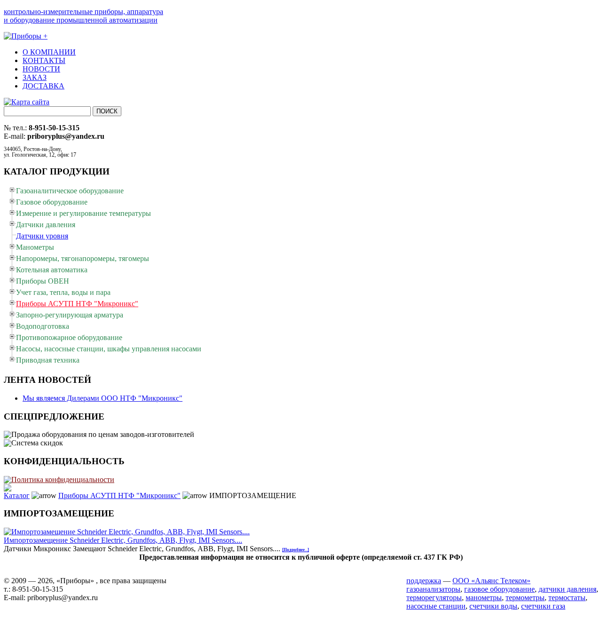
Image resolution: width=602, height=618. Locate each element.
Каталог (17, 495)
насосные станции (436, 606)
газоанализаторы (433, 589)
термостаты (567, 598)
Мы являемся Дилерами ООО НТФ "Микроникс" (102, 398)
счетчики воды (493, 606)
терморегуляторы (434, 598)
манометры (484, 598)
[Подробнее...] (295, 549)
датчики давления (567, 589)
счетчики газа (543, 606)
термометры (525, 598)
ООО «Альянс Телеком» (491, 581)
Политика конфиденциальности (62, 479)
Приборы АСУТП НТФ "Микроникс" (119, 495)
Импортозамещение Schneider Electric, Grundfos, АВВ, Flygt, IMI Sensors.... (123, 540)
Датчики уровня (42, 236)
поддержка (423, 581)
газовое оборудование (499, 589)
